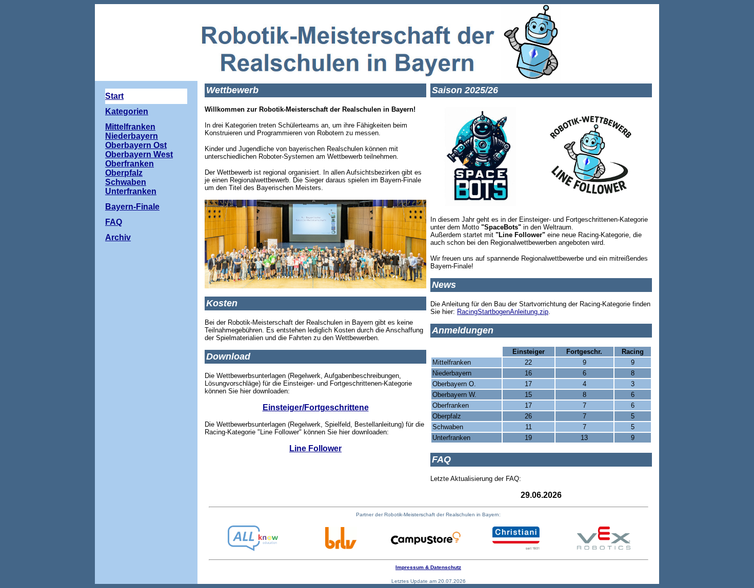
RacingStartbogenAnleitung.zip (502, 312)
